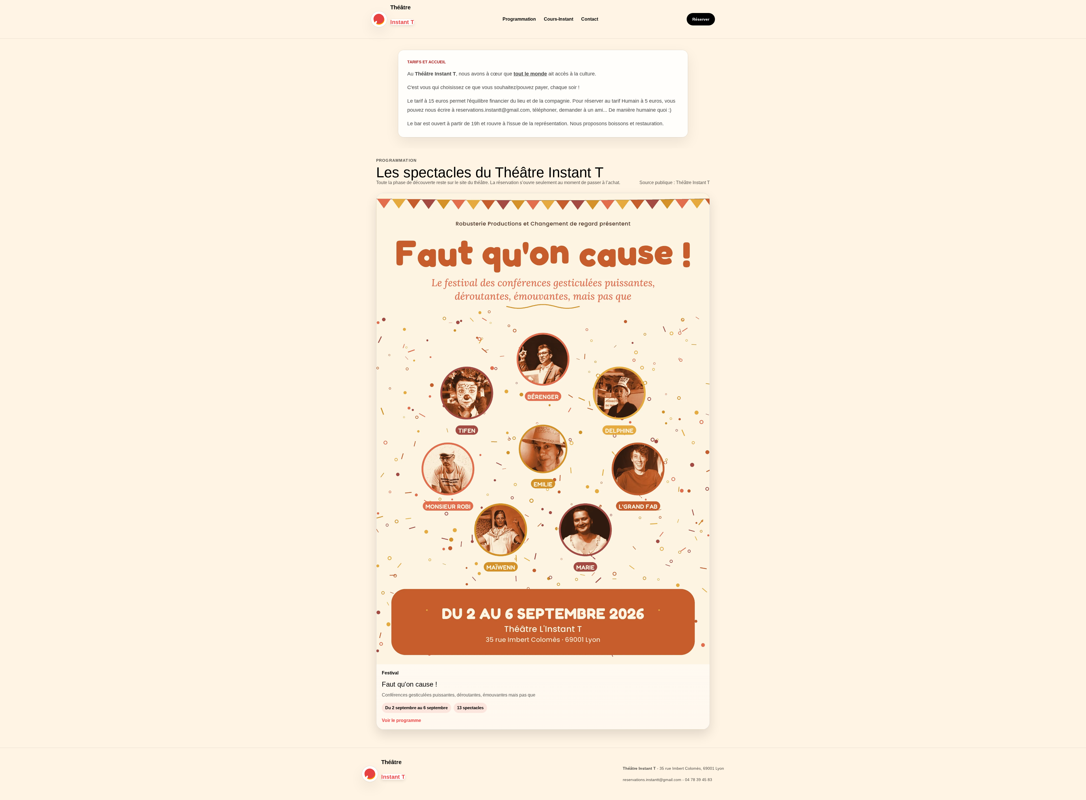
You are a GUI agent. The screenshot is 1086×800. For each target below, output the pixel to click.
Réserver (700, 19)
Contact (589, 19)
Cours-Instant (558, 19)
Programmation (519, 19)
